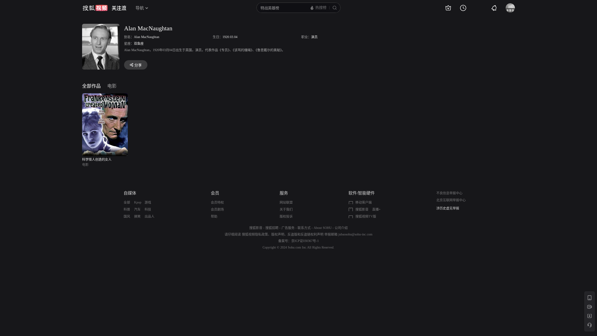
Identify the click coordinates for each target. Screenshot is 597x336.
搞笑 (137, 216)
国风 (127, 216)
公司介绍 (341, 228)
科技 (148, 209)
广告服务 (288, 228)
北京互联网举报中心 (451, 200)
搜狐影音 (361, 209)
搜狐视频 (95, 8)
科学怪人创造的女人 (96, 159)
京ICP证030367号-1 (305, 241)
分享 (138, 65)
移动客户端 (363, 202)
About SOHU (323, 228)
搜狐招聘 (271, 228)
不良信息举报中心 (449, 193)
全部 (127, 202)
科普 (127, 209)
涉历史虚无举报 (447, 208)
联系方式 (304, 228)
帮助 (214, 216)
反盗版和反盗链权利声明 (305, 234)
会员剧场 (217, 209)
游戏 (148, 202)
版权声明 (277, 234)
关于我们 (286, 209)
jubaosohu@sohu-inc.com (355, 234)
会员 (215, 193)
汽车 (137, 209)
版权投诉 (286, 216)
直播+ (376, 209)
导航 (139, 8)
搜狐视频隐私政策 (255, 234)
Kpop (137, 202)
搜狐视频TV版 (365, 216)
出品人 (149, 216)
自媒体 (130, 193)
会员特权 (217, 202)
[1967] (105, 96)
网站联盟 (286, 202)
